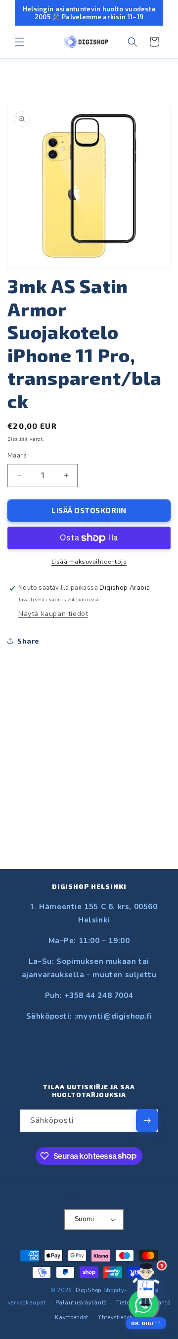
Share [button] (28, 641)
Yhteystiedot (115, 1317)
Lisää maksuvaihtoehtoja (89, 562)
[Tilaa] (147, 1120)
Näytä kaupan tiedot (53, 613)
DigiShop (88, 1290)
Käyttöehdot (72, 1317)
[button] (20, 42)
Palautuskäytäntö (81, 1302)
